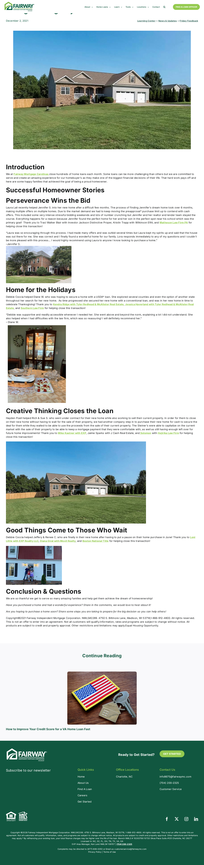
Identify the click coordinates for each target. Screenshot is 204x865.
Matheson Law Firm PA (174, 222)
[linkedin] (196, 819)
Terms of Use (109, 852)
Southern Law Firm (32, 308)
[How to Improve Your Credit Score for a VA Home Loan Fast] (102, 673)
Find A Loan (85, 789)
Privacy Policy (95, 852)
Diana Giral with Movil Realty (58, 540)
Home (81, 776)
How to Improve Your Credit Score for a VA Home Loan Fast (48, 729)
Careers (82, 795)
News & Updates (167, 20)
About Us (83, 782)
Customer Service (171, 789)
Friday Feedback (189, 20)
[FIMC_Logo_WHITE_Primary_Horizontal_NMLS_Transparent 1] (27, 748)
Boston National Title (95, 540)
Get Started (85, 801)
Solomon (145, 433)
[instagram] (186, 819)
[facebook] (167, 819)
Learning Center (146, 20)
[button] (164, 7)
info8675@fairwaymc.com (175, 776)
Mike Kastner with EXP (72, 433)
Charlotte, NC (124, 776)
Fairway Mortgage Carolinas (31, 174)
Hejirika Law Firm (168, 433)
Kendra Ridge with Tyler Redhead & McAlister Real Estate (88, 304)
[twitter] (177, 819)
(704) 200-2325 (169, 782)
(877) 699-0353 (95, 849)
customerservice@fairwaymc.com (130, 849)
